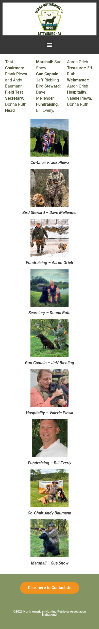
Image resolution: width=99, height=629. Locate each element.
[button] (49, 44)
